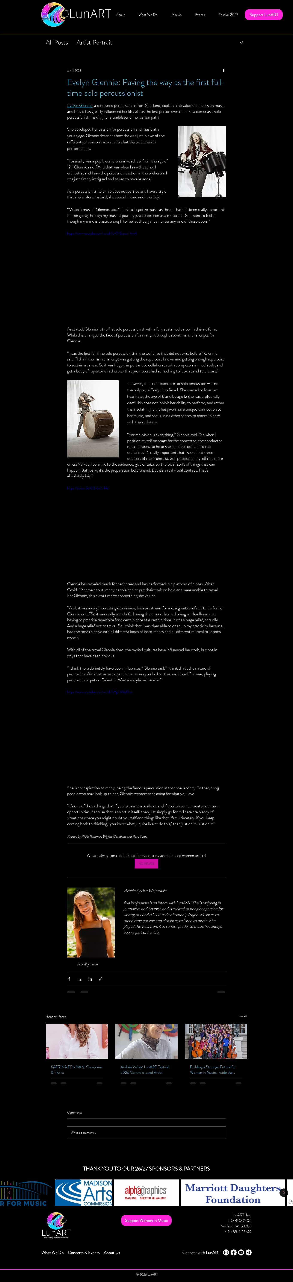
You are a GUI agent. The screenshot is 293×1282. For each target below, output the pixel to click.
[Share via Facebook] (69, 979)
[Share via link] (101, 979)
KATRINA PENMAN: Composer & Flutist (76, 1069)
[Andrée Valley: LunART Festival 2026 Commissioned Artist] (146, 1041)
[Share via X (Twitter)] (80, 979)
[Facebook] (234, 1252)
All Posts (57, 42)
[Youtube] (241, 1252)
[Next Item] (283, 1192)
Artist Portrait (94, 42)
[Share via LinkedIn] (90, 979)
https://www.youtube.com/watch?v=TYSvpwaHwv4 (102, 233)
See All (243, 1016)
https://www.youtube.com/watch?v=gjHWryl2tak (100, 691)
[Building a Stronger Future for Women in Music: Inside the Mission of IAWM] (216, 1041)
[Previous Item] (9, 1192)
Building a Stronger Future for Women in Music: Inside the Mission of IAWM (213, 1069)
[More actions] (223, 70)
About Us (112, 1252)
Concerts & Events (84, 1252)
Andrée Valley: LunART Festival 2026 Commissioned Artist (145, 1069)
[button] (148, 14)
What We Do (52, 1252)
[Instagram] (226, 1252)
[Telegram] (249, 1252)
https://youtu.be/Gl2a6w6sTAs (88, 487)
